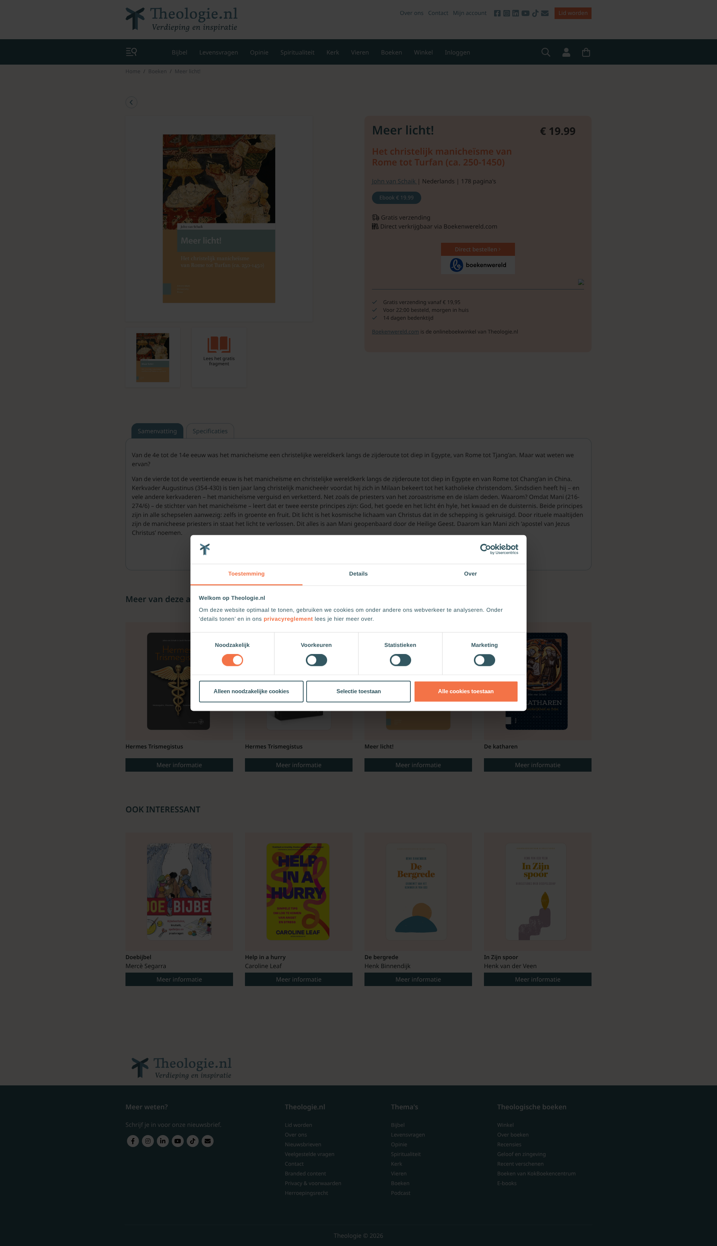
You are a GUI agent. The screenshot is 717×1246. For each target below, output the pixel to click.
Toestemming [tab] (246, 574)
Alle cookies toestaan (466, 691)
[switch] (316, 660)
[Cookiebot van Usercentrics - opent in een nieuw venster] (485, 549)
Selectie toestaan (358, 691)
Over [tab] (470, 574)
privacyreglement (288, 619)
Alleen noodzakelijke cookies (251, 691)
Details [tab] (358, 574)
